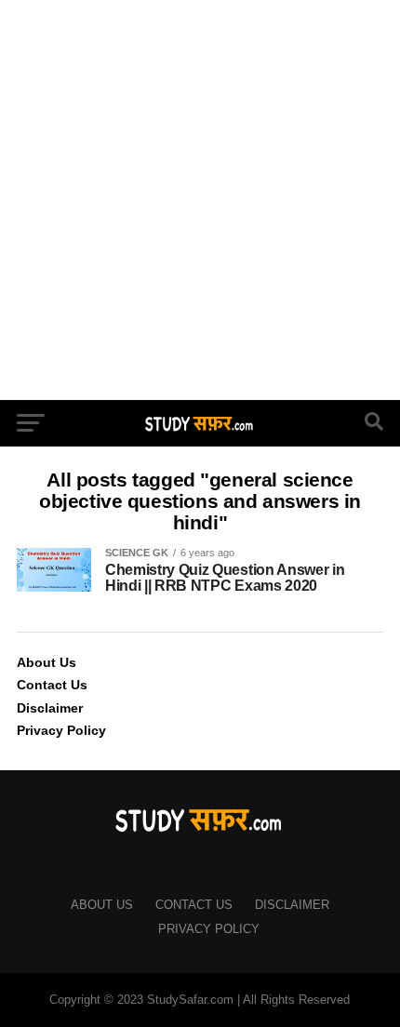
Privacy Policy (61, 730)
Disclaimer (50, 707)
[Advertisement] (200, 200)
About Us (46, 662)
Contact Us (52, 684)
